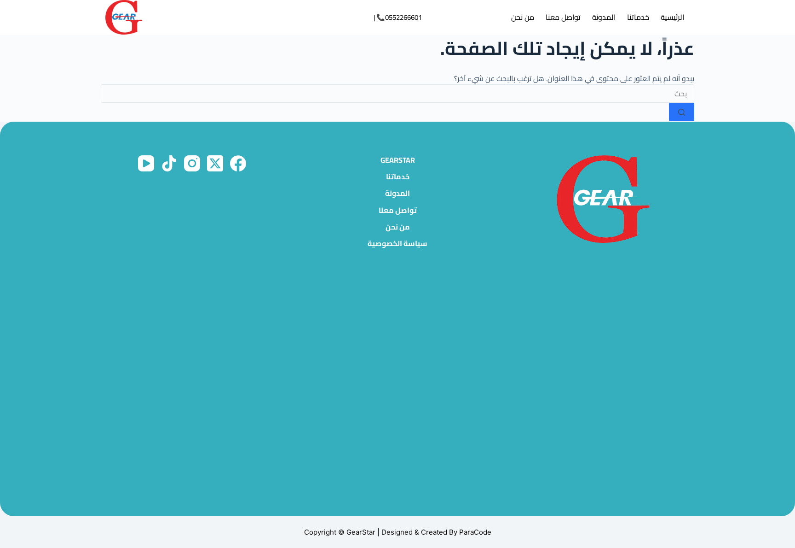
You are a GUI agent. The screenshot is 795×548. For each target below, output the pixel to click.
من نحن (522, 17)
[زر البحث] (681, 112)
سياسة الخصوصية (397, 243)
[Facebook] (238, 163)
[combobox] (397, 93)
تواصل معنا (563, 17)
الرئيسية (672, 17)
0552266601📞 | (398, 17)
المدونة (604, 17)
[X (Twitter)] (215, 163)
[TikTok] (169, 163)
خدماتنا (638, 17)
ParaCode (475, 532)
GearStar (397, 160)
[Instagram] (192, 163)
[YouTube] (146, 163)
